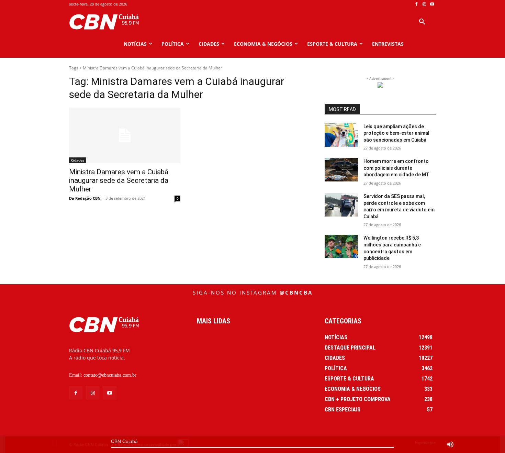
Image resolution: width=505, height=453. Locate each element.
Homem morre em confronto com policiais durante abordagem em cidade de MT (396, 167)
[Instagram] (424, 4)
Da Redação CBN (85, 198)
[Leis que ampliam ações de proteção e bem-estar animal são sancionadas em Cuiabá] (341, 135)
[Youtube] (432, 4)
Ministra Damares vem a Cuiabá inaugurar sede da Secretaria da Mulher (118, 180)
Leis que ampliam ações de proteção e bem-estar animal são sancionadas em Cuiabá (396, 133)
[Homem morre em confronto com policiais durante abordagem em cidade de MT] (341, 169)
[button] (422, 22)
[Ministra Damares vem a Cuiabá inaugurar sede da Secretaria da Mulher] (124, 135)
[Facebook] (416, 4)
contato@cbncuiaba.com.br (109, 375)
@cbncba (296, 292)
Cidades (77, 160)
